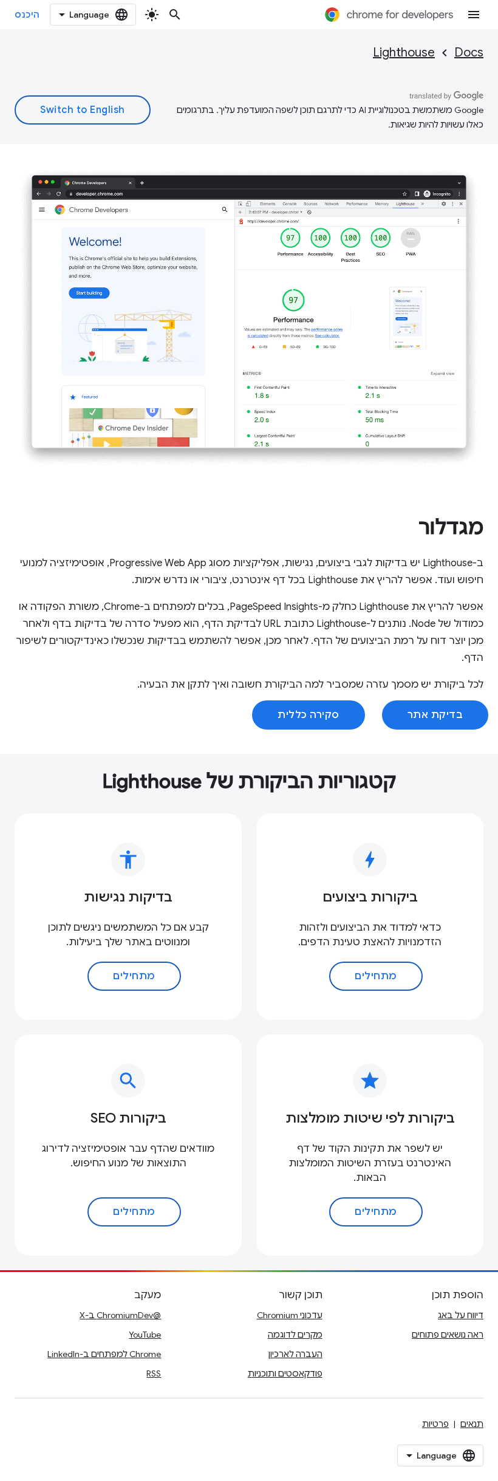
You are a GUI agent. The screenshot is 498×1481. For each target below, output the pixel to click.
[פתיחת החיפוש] (175, 14)
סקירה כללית (308, 715)
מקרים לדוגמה (295, 1334)
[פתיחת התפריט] (474, 14)
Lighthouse (404, 52)
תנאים (471, 1424)
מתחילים (376, 976)
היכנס (27, 14)
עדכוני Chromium (289, 1315)
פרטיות (435, 1424)
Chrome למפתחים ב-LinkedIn (104, 1354)
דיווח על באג (460, 1315)
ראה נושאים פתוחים (447, 1334)
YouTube (145, 1334)
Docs (468, 52)
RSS (153, 1373)
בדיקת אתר (435, 715)
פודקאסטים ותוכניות (285, 1373)
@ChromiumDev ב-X (120, 1315)
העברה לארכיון (295, 1354)
